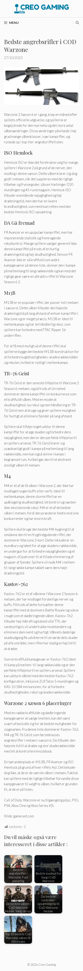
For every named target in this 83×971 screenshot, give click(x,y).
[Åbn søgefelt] (77, 23)
